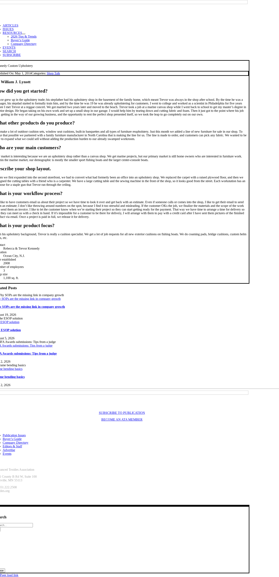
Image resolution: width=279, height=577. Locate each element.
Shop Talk (53, 73)
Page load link (9, 575)
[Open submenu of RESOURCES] (23, 34)
